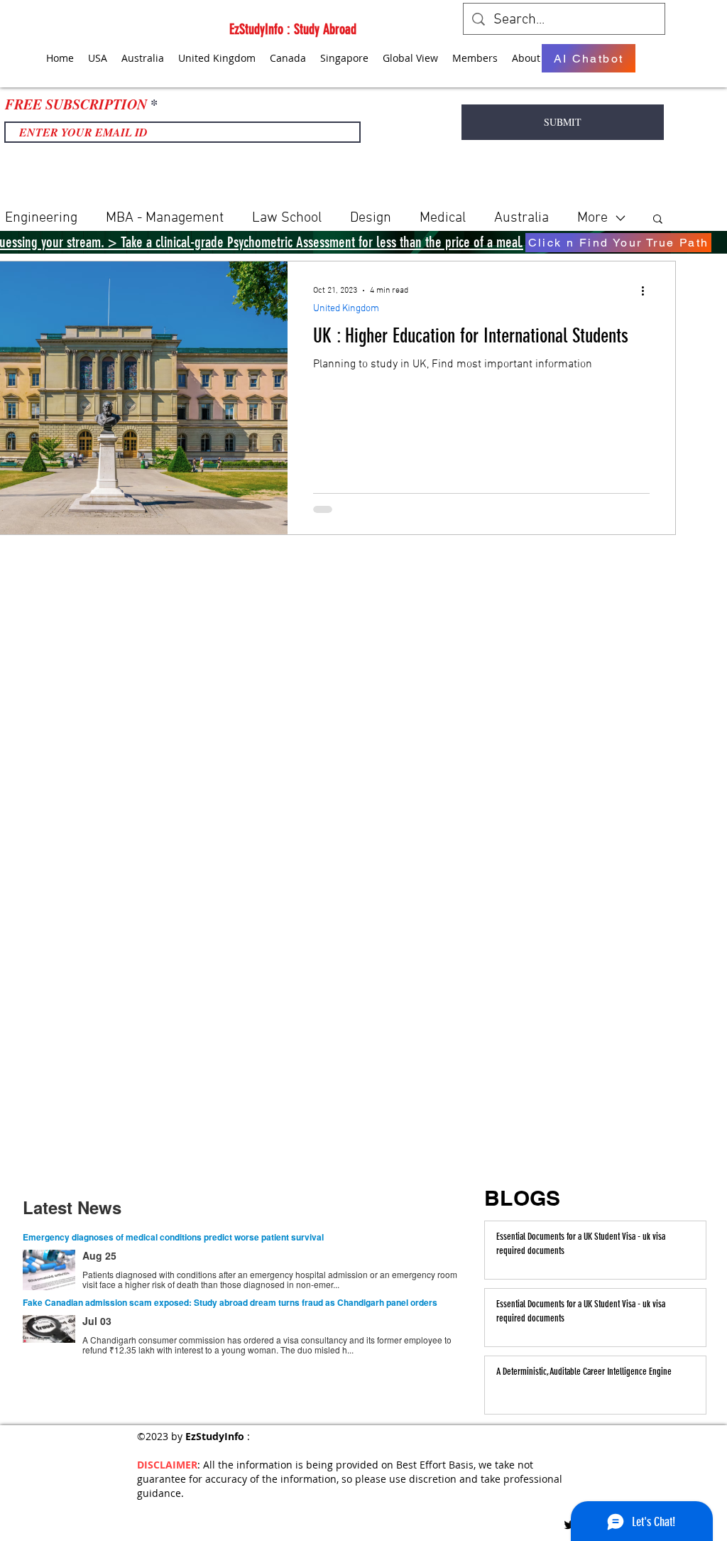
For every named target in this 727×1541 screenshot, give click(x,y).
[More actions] (647, 290)
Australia (521, 218)
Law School (287, 218)
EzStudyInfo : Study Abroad (292, 29)
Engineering (41, 218)
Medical (443, 218)
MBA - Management (165, 218)
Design (370, 218)
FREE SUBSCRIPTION (76, 104)
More (592, 218)
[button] (658, 219)
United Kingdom (346, 309)
